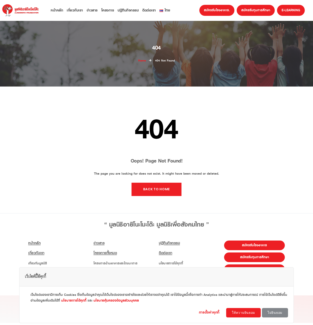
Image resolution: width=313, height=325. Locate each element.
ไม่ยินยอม (275, 312)
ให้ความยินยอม (243, 312)
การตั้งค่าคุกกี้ (210, 312)
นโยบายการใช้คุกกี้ (171, 263)
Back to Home (156, 189)
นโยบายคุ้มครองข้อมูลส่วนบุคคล (116, 300)
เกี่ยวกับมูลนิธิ (37, 263)
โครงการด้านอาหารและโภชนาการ (115, 263)
